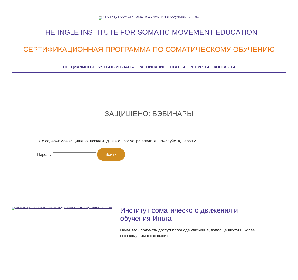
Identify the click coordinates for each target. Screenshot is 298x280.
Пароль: (45, 154)
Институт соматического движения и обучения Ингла (179, 214)
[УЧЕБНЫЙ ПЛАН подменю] (133, 67)
